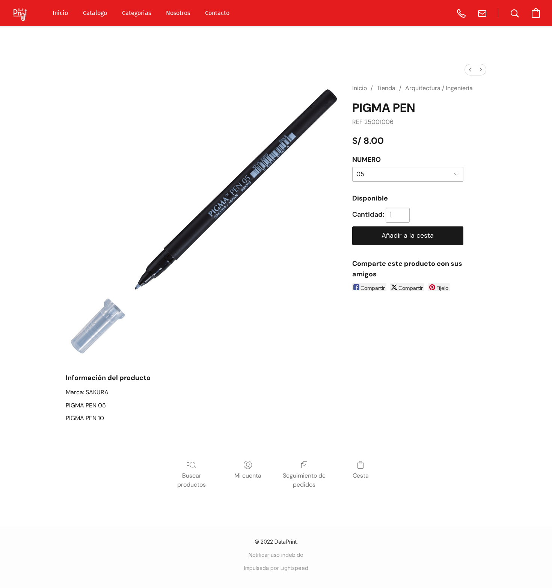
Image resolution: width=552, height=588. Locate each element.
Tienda (386, 88)
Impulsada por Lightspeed (276, 568)
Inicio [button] (60, 13)
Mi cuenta (247, 475)
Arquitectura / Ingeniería (439, 88)
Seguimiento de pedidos (304, 480)
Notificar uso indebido (276, 555)
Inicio (359, 88)
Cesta (361, 475)
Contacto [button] (217, 13)
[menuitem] (470, 69)
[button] (20, 13)
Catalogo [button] (95, 13)
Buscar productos (191, 480)
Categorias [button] (136, 13)
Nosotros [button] (178, 13)
